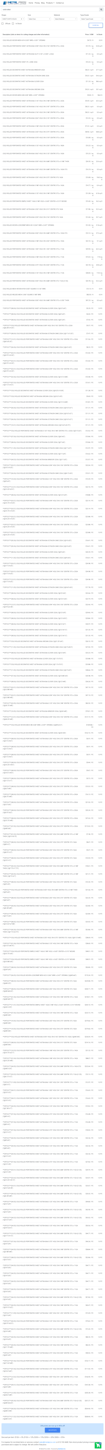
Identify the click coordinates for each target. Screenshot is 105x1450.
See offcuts (53, 1430)
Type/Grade (84, 15)
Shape (4, 15)
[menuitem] (31, 3)
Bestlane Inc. (62, 1449)
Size (29, 15)
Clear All (95, 25)
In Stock (19, 24)
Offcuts (7, 24)
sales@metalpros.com (47, 1442)
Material (57, 15)
